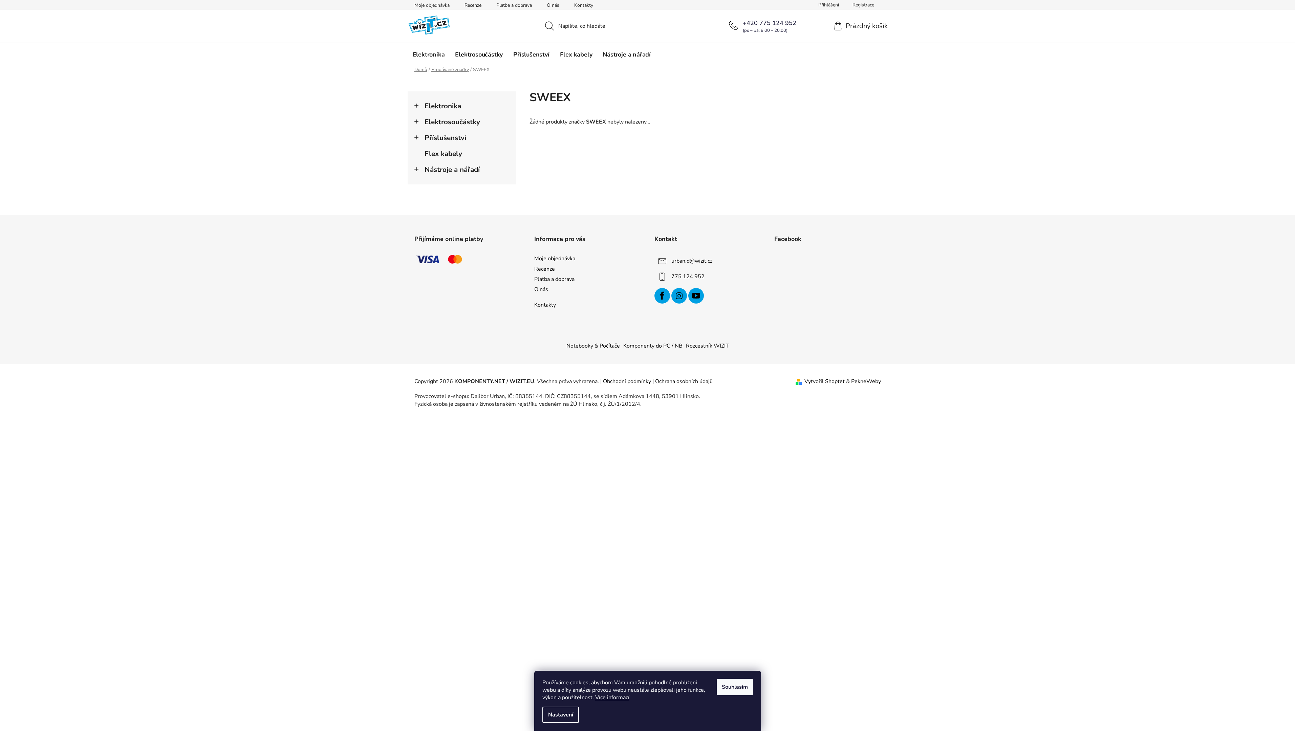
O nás (553, 5)
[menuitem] (429, 54)
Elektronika (443, 106)
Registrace (863, 5)
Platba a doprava (514, 5)
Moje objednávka (432, 5)
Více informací (612, 697)
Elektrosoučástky (452, 122)
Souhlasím (735, 687)
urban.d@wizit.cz (691, 261)
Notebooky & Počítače (593, 346)
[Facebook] (662, 296)
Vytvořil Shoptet (824, 381)
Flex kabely (443, 153)
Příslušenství (445, 137)
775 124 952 (688, 276)
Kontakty (583, 5)
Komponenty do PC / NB (653, 346)
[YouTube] (696, 296)
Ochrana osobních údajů (684, 381)
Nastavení (560, 714)
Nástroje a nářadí (452, 169)
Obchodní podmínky (627, 381)
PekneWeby (866, 381)
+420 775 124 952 (769, 23)
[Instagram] (679, 296)
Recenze (473, 5)
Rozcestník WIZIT (707, 346)
